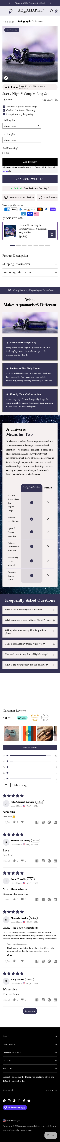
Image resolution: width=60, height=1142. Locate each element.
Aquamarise (25, 1125)
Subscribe (51, 1090)
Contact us (18, 204)
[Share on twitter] (43, 822)
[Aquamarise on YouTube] (29, 1101)
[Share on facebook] (37, 822)
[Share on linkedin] (55, 823)
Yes (7, 152)
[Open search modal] (51, 11)
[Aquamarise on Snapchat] (19, 1101)
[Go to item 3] (45, 733)
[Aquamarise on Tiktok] (24, 1101)
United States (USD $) (14, 1120)
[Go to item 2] (28, 733)
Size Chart (47, 99)
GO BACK (10, 22)
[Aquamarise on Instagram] (9, 1101)
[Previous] (9, 3)
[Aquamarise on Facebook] (4, 1101)
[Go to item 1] (11, 733)
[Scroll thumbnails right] (53, 733)
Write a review (30, 747)
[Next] (50, 3)
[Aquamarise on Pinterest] (14, 1101)
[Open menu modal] (5, 11)
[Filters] (6, 785)
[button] (12, 245)
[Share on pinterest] (49, 823)
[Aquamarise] (31, 11)
